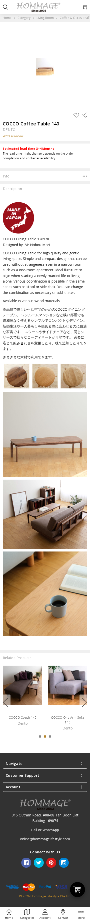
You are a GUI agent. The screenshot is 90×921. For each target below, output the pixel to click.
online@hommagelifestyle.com (45, 839)
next (85, 702)
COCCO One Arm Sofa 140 (67, 719)
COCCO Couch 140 (22, 717)
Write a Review (13, 136)
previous (5, 702)
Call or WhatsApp (45, 829)
